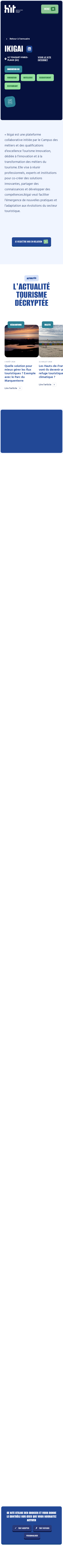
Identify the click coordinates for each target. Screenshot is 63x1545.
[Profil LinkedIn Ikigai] (29, 49)
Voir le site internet (44, 59)
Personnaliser (32, 1535)
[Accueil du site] (14, 9)
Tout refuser (44, 1528)
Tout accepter (23, 1528)
